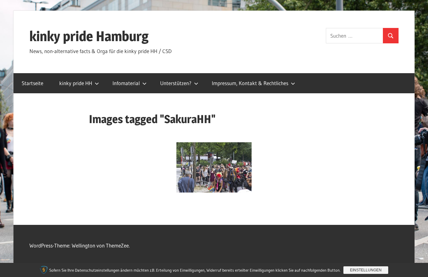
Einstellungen (366, 270)
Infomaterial (126, 83)
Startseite (32, 83)
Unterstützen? (175, 83)
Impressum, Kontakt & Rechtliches (250, 83)
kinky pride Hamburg (89, 36)
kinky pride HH (75, 83)
